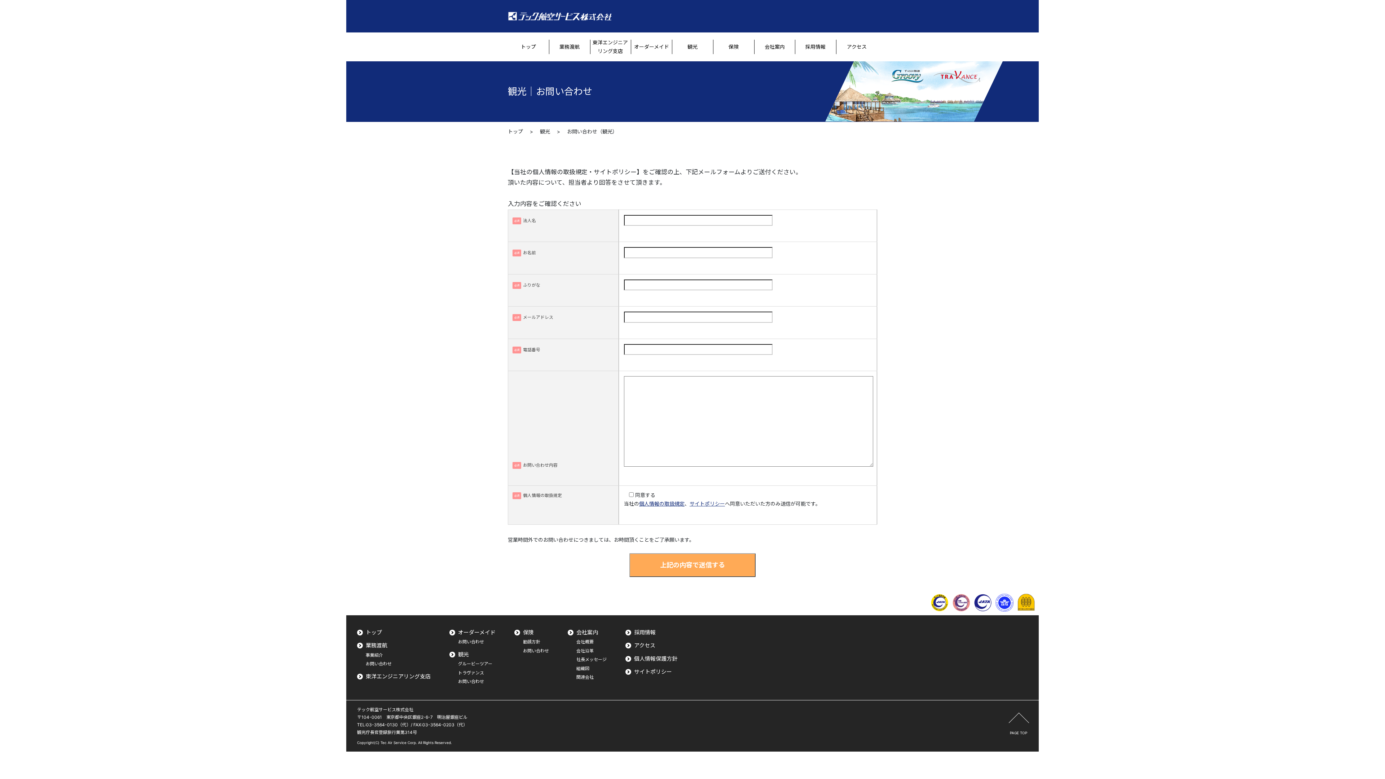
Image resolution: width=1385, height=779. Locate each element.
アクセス (644, 645)
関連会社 (585, 677)
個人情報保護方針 (655, 658)
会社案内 (587, 632)
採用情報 (645, 632)
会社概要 (585, 641)
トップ (515, 131)
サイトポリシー (707, 504)
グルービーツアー (475, 663)
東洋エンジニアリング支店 (398, 676)
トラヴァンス (471, 672)
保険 (528, 632)
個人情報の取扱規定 (662, 504)
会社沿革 (585, 650)
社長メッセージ (591, 659)
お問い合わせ (379, 663)
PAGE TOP (1018, 733)
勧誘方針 (531, 641)
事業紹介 (374, 655)
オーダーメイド (477, 632)
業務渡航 (376, 645)
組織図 (582, 668)
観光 (545, 131)
